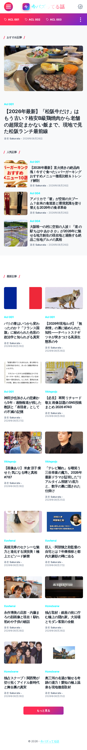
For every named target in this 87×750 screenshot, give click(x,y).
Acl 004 (35, 193)
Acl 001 (9, 104)
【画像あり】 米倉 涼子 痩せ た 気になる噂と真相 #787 (22, 472)
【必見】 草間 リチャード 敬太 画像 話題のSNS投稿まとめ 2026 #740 (63, 402)
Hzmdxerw (52, 606)
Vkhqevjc (51, 391)
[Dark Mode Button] (80, 6)
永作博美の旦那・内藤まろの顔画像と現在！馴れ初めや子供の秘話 (21, 617)
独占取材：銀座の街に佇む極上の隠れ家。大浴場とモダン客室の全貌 (62, 617)
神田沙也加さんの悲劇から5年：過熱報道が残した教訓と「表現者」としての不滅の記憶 (22, 405)
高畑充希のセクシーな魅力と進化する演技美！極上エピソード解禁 (21, 551)
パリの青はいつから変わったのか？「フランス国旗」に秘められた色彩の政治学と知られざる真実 (21, 330)
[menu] (8, 6)
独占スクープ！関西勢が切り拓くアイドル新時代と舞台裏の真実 (21, 682)
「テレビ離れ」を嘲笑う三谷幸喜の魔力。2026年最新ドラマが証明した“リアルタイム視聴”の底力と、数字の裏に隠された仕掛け (63, 479)
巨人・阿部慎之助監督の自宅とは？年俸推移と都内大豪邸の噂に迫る (62, 551)
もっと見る (43, 710)
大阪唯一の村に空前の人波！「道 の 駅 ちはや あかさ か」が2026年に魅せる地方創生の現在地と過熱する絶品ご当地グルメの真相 (56, 233)
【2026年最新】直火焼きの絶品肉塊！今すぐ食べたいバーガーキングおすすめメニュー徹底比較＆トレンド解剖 (55, 174)
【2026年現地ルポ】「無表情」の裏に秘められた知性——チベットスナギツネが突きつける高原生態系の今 (63, 332)
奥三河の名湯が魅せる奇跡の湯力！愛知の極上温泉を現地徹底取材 (62, 682)
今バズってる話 (49, 741)
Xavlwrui (9, 540)
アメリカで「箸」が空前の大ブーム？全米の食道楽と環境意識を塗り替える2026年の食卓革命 (55, 203)
